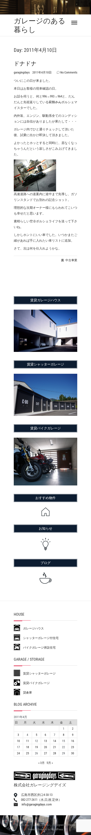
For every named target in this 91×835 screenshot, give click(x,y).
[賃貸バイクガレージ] (45, 440)
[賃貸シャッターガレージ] (45, 376)
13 (45, 741)
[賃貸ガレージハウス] (45, 312)
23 (72, 747)
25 (27, 753)
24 (18, 753)
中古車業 (71, 260)
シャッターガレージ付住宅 (39, 638)
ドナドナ (25, 63)
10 (18, 741)
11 (27, 741)
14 (54, 741)
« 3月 (41, 762)
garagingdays (22, 72)
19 (36, 747)
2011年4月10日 (42, 72)
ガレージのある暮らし (39, 25)
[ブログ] (45, 578)
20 (45, 747)
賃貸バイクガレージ (35, 683)
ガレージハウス (32, 628)
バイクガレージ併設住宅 (38, 647)
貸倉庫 (26, 692)
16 (72, 741)
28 (54, 753)
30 (72, 753)
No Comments (68, 72)
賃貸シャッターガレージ (38, 673)
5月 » (50, 762)
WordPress (57, 829)
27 (45, 753)
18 (27, 747)
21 (54, 747)
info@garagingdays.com (35, 804)
